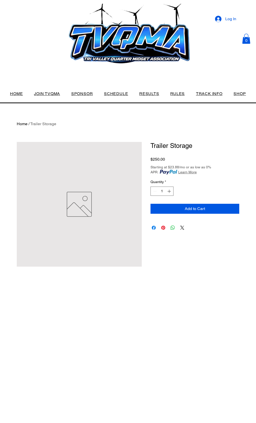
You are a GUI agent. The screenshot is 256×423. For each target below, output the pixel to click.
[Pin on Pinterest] (163, 228)
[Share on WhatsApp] (173, 228)
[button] (246, 39)
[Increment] (169, 191)
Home (22, 123)
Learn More (187, 172)
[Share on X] (182, 228)
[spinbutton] (162, 191)
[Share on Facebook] (154, 228)
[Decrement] (154, 191)
